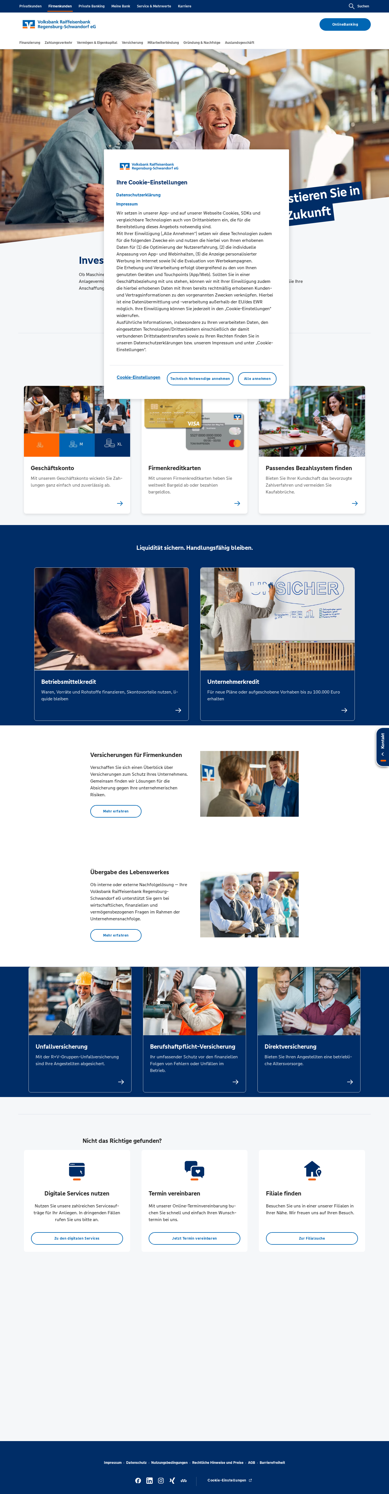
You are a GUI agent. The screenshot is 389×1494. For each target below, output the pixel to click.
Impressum (113, 1462)
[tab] (29, 42)
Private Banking (92, 6)
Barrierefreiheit (272, 1462)
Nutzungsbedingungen (169, 1462)
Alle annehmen (257, 378)
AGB (251, 1462)
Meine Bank (120, 6)
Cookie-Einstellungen (138, 377)
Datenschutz (136, 1462)
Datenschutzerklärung (138, 194)
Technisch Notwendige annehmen (200, 378)
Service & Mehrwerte (154, 6)
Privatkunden (30, 6)
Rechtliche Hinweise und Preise (217, 1462)
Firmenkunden (60, 6)
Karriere (184, 6)
